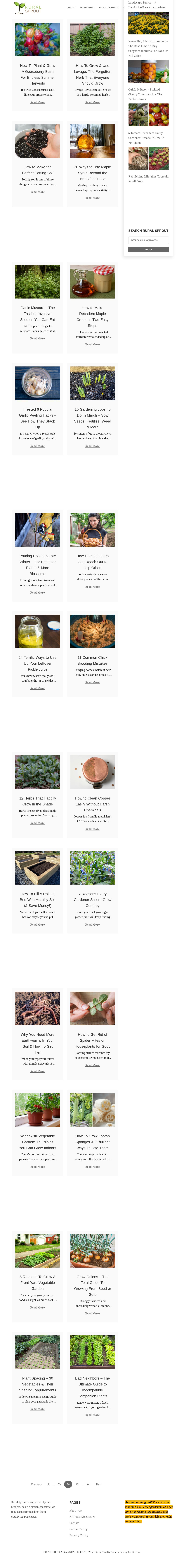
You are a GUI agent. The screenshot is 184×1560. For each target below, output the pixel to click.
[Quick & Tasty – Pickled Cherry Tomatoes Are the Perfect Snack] (148, 71)
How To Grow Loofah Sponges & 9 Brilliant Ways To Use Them (92, 1142)
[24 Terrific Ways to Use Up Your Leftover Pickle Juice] (37, 631)
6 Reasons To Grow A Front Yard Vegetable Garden (37, 1283)
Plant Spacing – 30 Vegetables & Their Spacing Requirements (37, 1384)
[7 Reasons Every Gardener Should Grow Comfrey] (92, 868)
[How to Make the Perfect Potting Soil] (37, 141)
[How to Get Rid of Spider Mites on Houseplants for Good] (92, 1008)
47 (77, 1484)
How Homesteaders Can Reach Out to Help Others (92, 562)
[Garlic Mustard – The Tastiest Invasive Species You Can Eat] (37, 282)
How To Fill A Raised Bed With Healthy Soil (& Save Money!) (37, 900)
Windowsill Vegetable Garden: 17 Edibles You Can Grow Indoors (37, 1142)
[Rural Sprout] (28, 8)
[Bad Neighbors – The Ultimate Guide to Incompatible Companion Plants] (92, 1352)
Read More (37, 102)
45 (59, 1484)
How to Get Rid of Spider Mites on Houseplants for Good (92, 1040)
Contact (74, 1523)
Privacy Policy (79, 1535)
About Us (76, 1510)
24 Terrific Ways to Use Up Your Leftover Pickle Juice (38, 663)
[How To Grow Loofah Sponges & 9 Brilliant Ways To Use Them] (92, 1110)
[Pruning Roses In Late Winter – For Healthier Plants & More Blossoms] (37, 530)
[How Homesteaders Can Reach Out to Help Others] (92, 530)
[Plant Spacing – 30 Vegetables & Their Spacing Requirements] (37, 1352)
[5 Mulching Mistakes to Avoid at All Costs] (148, 158)
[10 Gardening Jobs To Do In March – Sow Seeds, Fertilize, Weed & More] (92, 383)
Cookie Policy (79, 1529)
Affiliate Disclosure (82, 1517)
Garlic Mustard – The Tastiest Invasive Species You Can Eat (37, 314)
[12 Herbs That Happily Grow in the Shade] (37, 772)
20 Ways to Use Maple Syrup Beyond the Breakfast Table (92, 173)
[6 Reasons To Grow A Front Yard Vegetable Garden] (37, 1251)
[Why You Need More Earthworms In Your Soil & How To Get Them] (37, 1008)
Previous (36, 1484)
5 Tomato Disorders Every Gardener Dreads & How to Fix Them (146, 138)
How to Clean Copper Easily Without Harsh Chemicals (92, 804)
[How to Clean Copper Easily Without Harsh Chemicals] (92, 772)
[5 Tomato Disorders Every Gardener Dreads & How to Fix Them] (148, 114)
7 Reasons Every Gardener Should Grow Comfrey (92, 900)
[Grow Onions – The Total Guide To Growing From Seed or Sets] (92, 1251)
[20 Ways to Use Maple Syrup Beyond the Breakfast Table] (92, 141)
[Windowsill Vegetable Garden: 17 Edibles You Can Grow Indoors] (37, 1110)
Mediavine (134, 1552)
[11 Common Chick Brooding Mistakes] (92, 631)
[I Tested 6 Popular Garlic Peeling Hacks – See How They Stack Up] (37, 383)
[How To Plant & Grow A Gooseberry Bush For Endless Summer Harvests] (37, 39)
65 (88, 1484)
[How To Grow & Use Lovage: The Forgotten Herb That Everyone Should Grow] (92, 39)
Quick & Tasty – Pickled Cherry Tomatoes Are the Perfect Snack (145, 94)
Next (99, 1484)
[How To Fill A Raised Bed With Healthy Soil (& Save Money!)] (37, 868)
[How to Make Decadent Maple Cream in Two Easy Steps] (92, 282)
